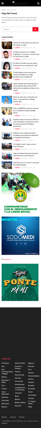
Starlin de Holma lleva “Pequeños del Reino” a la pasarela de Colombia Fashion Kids (25, 99)
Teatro (30, 392)
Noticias (31, 366)
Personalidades (33, 376)
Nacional (18, 406)
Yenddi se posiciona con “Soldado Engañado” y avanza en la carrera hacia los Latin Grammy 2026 (26, 54)
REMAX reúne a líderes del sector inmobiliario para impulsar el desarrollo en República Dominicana (25, 135)
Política (31, 379)
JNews (8, 421)
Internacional (19, 384)
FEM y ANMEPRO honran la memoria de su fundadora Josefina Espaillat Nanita (26, 110)
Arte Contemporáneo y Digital (7, 371)
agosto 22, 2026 (27, 47)
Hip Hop (18, 378)
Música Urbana (20, 402)
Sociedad (31, 389)
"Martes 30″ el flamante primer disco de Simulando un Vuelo (26, 44)
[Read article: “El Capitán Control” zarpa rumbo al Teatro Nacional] (7, 147)
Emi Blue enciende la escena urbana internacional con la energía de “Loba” (25, 64)
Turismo (31, 398)
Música (17, 399)
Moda (17, 396)
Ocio (30, 369)
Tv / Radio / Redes (32, 402)
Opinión (31, 373)
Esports (4, 407)
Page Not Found (11, 10)
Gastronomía (19, 375)
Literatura (18, 393)
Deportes (5, 397)
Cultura (4, 389)
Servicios (13, 417)
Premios (31, 382)
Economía (5, 400)
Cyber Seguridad (5, 393)
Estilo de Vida (20, 363)
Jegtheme (4, 423)
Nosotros (4, 417)
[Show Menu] (3, 3)
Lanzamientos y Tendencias (20, 388)
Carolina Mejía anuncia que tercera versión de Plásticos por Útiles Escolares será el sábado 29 (24, 74)
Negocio (31, 363)
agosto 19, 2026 (27, 129)
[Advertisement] (20, 332)
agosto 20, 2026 (27, 93)
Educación (5, 403)
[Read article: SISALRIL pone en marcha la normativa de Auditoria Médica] (7, 165)
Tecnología (32, 395)
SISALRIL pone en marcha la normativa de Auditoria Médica (26, 163)
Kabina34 (17, 47)
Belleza (4, 377)
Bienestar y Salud (6, 381)
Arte (3, 366)
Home (3, 10)
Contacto (21, 417)
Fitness (17, 372)
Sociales (31, 385)
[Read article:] (7, 45)
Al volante (5, 363)
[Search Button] (38, 3)
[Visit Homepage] (20, 3)
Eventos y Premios (18, 367)
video (30, 407)
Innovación (19, 381)
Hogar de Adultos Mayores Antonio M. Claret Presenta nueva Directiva (25, 154)
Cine (3, 385)
